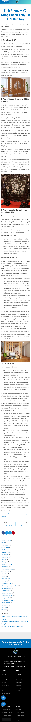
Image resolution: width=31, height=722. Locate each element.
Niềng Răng (4, 574)
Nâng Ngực (4, 562)
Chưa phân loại (5, 547)
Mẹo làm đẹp (5, 557)
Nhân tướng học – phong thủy (9, 586)
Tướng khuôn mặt (6, 593)
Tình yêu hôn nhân (6, 588)
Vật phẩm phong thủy (7, 600)
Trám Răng (4, 581)
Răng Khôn (4, 576)
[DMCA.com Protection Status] (6, 719)
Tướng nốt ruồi (5, 598)
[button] (25, 1)
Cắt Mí (3, 542)
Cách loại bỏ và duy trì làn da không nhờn (12, 626)
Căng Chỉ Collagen (6, 540)
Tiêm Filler (4, 607)
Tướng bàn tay (5, 590)
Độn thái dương (6, 552)
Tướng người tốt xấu (7, 595)
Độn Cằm (4, 550)
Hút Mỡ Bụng (5, 554)
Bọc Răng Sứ (5, 566)
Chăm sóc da (5, 545)
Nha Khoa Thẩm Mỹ (7, 564)
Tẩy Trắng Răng (6, 578)
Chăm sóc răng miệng (7, 569)
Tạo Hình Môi (5, 605)
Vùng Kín (4, 610)
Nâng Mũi (4, 559)
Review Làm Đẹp (6, 602)
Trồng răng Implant (7, 583)
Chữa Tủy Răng (5, 571)
